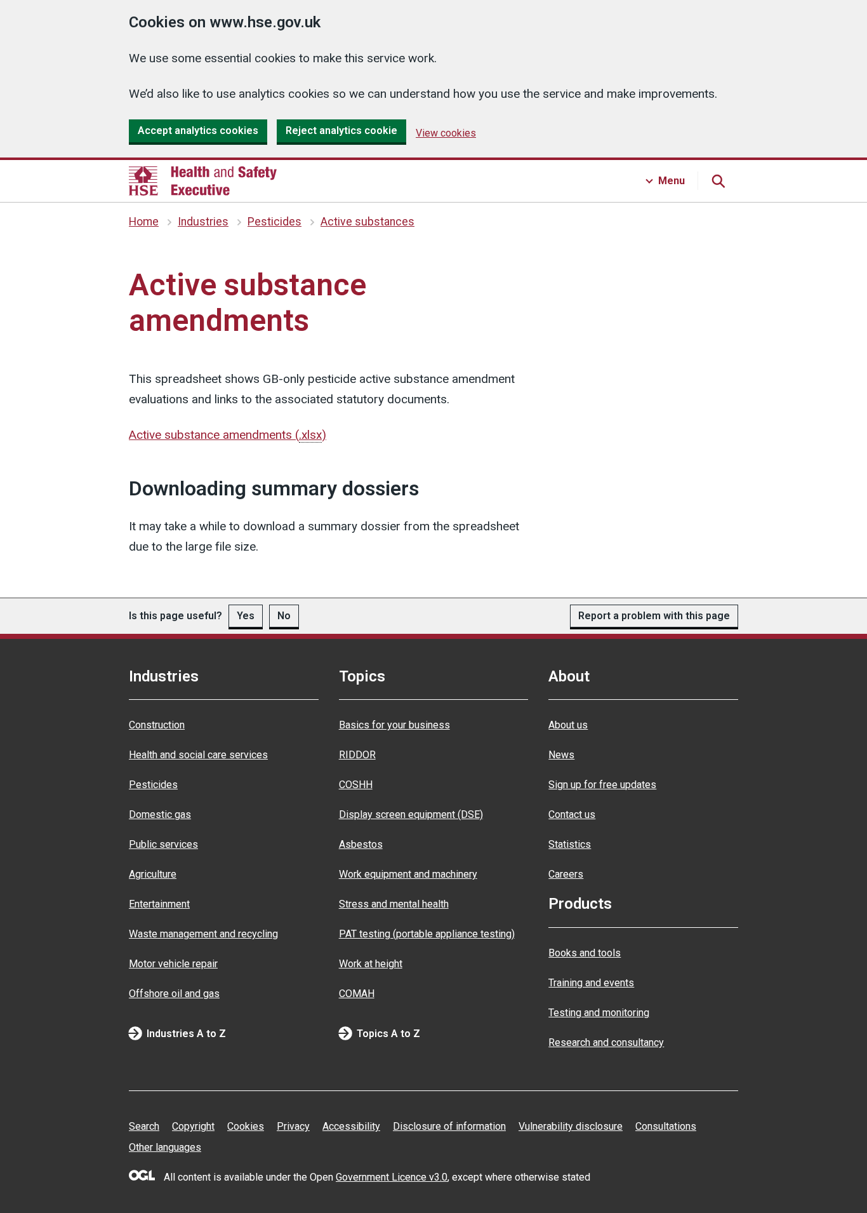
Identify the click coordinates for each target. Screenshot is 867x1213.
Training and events (591, 983)
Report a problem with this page (654, 616)
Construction (157, 725)
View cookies (446, 133)
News (561, 755)
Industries (203, 221)
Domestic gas (160, 814)
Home (144, 221)
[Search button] (718, 181)
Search (144, 1126)
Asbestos (361, 844)
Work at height (370, 964)
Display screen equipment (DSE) (411, 814)
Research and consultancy (606, 1042)
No (284, 616)
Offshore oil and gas (174, 994)
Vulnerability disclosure (571, 1126)
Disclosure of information (449, 1126)
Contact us (571, 814)
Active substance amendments (227, 434)
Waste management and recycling (203, 934)
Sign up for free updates (602, 785)
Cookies (245, 1126)
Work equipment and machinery (408, 874)
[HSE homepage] (203, 181)
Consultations (665, 1126)
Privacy (293, 1126)
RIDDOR (357, 755)
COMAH (356, 994)
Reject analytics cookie (341, 130)
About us (568, 725)
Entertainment (159, 904)
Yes (246, 616)
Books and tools (584, 953)
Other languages (165, 1147)
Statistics (569, 844)
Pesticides (274, 221)
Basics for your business (394, 725)
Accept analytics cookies (198, 130)
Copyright (193, 1126)
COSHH (356, 785)
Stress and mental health (394, 904)
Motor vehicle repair (173, 964)
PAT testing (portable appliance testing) (427, 934)
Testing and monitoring (598, 1013)
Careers (565, 874)
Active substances (367, 221)
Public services (163, 844)
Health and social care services (198, 755)
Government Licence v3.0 (391, 1177)
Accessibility (351, 1126)
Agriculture (152, 874)
